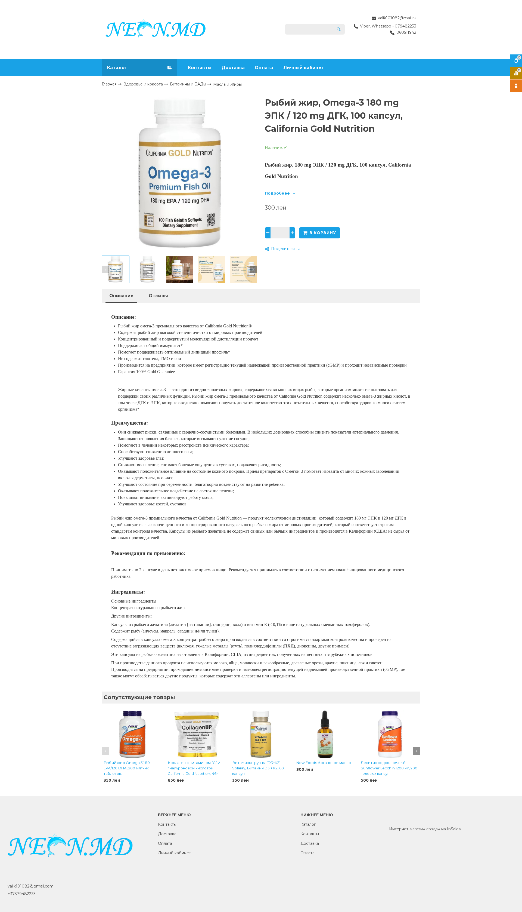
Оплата (264, 67)
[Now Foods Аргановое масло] (325, 734)
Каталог (308, 824)
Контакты (200, 67)
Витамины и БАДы (188, 84)
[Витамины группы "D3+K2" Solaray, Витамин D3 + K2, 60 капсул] (261, 734)
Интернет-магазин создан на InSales (425, 829)
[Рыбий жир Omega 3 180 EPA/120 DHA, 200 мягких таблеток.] (132, 734)
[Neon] (155, 29)
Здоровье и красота (144, 84)
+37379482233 (22, 893)
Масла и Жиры (227, 84)
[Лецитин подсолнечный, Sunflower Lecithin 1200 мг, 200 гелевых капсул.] (389, 734)
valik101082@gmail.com (31, 886)
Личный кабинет (303, 67)
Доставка (233, 67)
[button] (105, 269)
